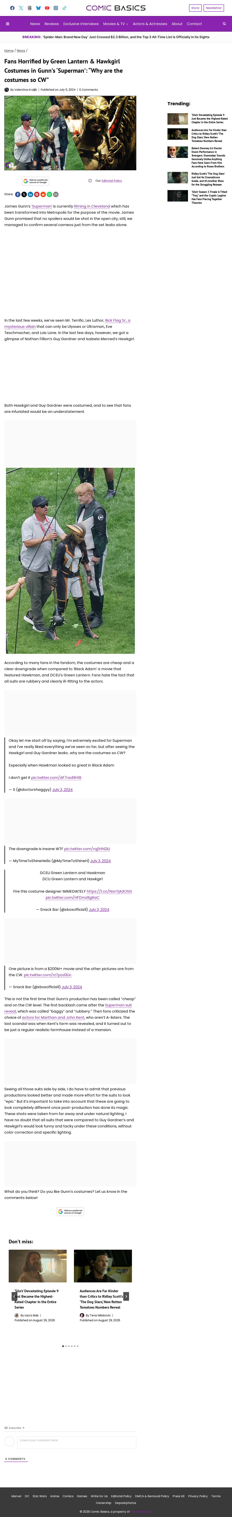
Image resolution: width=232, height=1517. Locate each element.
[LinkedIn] (30, 194)
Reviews (51, 23)
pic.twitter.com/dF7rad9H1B (56, 777)
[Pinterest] (37, 194)
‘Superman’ (41, 206)
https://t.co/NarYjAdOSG (109, 891)
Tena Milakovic (100, 1315)
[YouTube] (47, 8)
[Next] (126, 1296)
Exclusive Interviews (81, 23)
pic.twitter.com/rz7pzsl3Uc (47, 974)
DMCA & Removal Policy (152, 1496)
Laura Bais (31, 1315)
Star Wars (40, 1496)
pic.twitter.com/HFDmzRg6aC (73, 897)
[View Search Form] (224, 24)
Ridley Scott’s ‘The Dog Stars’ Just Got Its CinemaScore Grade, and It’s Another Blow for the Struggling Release (208, 179)
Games (82, 1496)
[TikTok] (64, 8)
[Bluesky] (38, 8)
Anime (54, 1496)
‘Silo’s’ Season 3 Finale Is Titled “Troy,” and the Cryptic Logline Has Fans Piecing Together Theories (209, 197)
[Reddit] (43, 194)
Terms (216, 1496)
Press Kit (179, 1496)
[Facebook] (12, 8)
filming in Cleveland (92, 206)
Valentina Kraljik (25, 90)
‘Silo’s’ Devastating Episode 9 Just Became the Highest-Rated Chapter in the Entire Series (210, 118)
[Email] (56, 194)
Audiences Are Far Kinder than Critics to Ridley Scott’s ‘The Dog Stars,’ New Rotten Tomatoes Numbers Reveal (209, 135)
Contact (194, 23)
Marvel (16, 1496)
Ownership (103, 1503)
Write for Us (99, 1496)
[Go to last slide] (14, 1296)
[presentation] (38, 1266)
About (177, 23)
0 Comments (88, 90)
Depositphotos (125, 1503)
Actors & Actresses (150, 23)
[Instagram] (55, 8)
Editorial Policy (112, 181)
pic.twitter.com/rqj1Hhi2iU (87, 848)
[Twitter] (21, 8)
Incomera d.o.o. (141, 1512)
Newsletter (214, 8)
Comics (68, 1496)
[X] (24, 194)
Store (195, 8)
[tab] (63, 1346)
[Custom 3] (29, 8)
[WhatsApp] (49, 194)
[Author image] (6, 89)
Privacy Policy (198, 1496)
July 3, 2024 (62, 789)
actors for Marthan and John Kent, (53, 1017)
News (35, 23)
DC (27, 1496)
